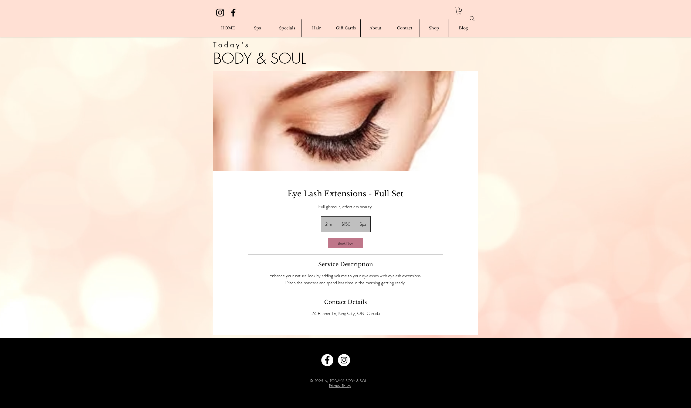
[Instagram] (220, 12)
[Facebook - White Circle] (327, 360)
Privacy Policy (340, 385)
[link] (345, 243)
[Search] (472, 18)
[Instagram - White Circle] (344, 360)
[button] (459, 11)
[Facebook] (233, 12)
